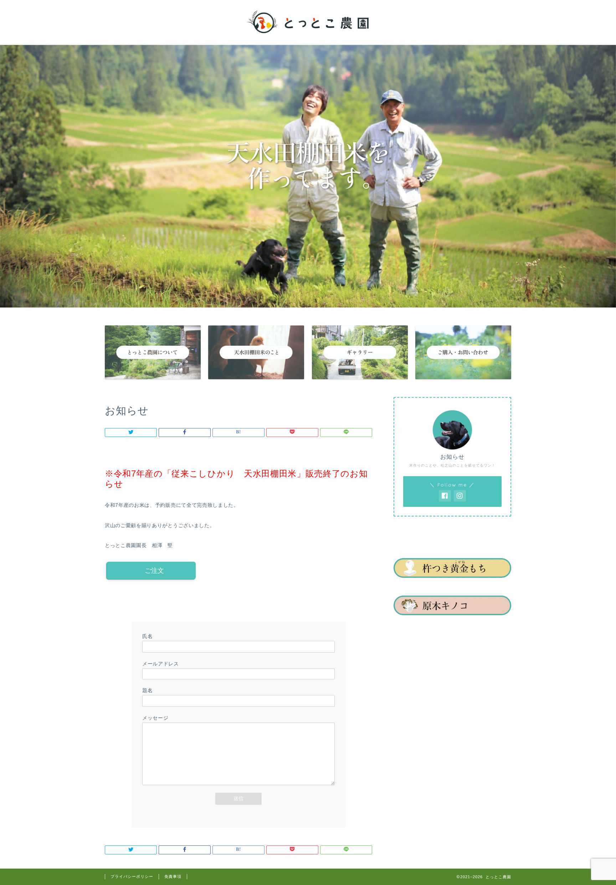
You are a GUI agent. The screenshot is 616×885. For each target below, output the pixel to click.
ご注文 (154, 570)
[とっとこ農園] (308, 33)
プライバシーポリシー (132, 876)
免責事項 (172, 876)
